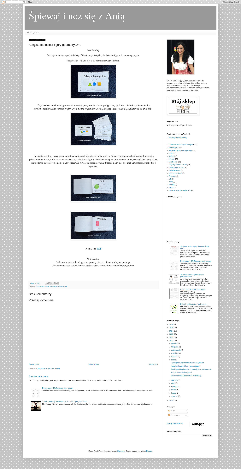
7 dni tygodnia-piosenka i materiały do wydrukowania (191, 369)
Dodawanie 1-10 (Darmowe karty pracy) (57, 388)
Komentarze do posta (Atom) (49, 368)
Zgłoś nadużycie (175, 423)
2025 (171, 328)
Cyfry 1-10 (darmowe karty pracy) (192, 289)
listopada (175, 347)
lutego (173, 393)
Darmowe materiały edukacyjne (46, 286)
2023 (171, 334)
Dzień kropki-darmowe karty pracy (193, 304)
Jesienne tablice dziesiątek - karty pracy (186, 376)
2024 (171, 331)
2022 (171, 337)
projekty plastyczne (176, 167)
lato (170, 179)
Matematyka (62, 286)
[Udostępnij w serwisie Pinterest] (57, 283)
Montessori (173, 162)
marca (173, 390)
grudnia (174, 344)
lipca (173, 360)
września (175, 353)
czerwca (174, 380)
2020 (171, 400)
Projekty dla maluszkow (178, 165)
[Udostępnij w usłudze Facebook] (54, 283)
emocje (171, 185)
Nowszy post (34, 364)
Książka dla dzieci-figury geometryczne (186, 366)
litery (171, 182)
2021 (171, 341)
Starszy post (153, 364)
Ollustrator (121, 451)
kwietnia (174, 386)
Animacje (172, 176)
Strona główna (32, 32)
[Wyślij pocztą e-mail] (46, 283)
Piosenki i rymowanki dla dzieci (181, 150)
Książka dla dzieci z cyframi (181, 373)
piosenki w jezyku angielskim (180, 190)
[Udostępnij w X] (51, 283)
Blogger (149, 451)
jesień (171, 156)
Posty (172, 411)
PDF (99, 248)
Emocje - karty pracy (38, 376)
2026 (171, 324)
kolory (171, 187)
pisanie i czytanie (175, 173)
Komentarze (175, 415)
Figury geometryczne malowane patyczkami (187, 363)
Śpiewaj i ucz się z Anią (77, 15)
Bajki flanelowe (174, 170)
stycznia (174, 396)
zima (171, 153)
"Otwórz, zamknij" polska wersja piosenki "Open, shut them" (64, 402)
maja (173, 383)
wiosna (171, 159)
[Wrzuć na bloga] (49, 283)
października (176, 350)
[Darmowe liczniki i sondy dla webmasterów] (198, 425)
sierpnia (174, 357)
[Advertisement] (189, 219)
